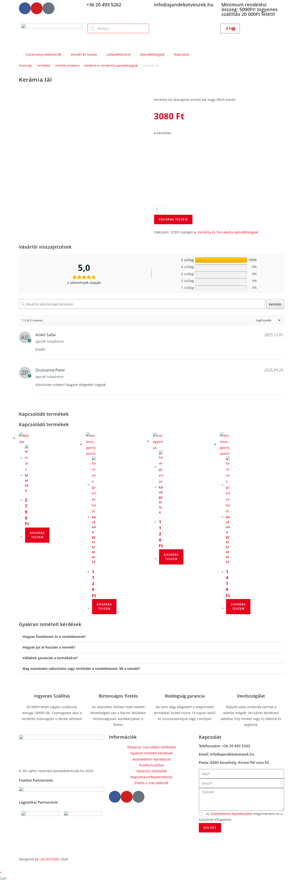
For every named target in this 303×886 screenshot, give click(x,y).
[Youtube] (37, 8)
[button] (151, 636)
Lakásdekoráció (119, 54)
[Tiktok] (48, 8)
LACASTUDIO (50, 859)
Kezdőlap (25, 65)
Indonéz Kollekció (67, 65)
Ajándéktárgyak (152, 54)
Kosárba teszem (173, 219)
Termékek (43, 65)
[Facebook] (25, 8)
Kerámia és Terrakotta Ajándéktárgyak (111, 65)
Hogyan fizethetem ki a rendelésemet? (54, 636)
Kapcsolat (181, 54)
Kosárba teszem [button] (37, 535)
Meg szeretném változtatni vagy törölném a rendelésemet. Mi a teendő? (81, 668)
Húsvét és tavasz (84, 54)
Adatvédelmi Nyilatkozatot (231, 813)
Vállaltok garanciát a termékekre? (50, 658)
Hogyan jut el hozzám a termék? (49, 647)
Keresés (275, 304)
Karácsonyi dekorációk (43, 54)
